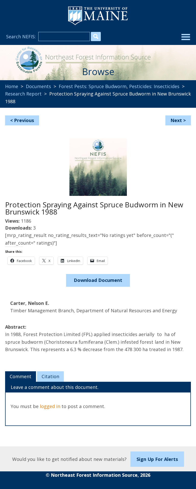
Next (176, 120)
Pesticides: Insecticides (154, 86)
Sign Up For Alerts (157, 459)
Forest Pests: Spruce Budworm (93, 86)
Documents (38, 86)
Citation (50, 376)
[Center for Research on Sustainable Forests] (28, 60)
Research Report (23, 94)
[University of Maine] (98, 24)
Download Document (98, 280)
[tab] (20, 376)
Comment (20, 376)
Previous (24, 120)
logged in (50, 406)
